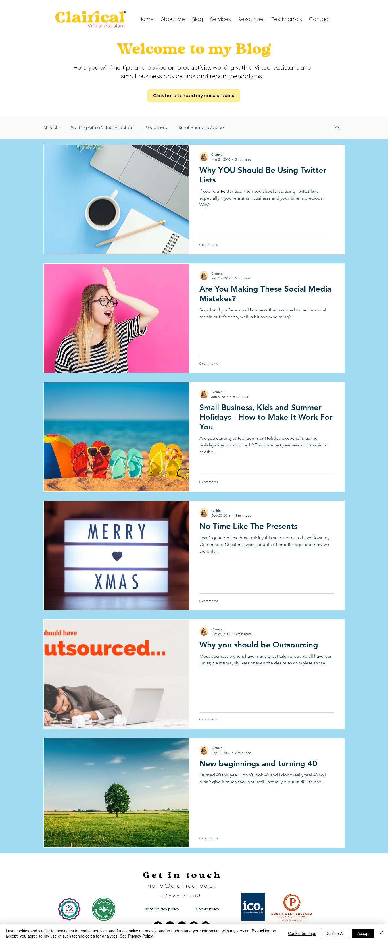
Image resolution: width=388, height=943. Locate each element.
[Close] (381, 933)
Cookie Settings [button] (302, 933)
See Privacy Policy (136, 936)
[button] (250, 19)
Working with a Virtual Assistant (102, 127)
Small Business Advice (201, 127)
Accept (363, 933)
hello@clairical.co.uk (182, 885)
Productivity (156, 127)
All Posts (51, 127)
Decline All (335, 933)
